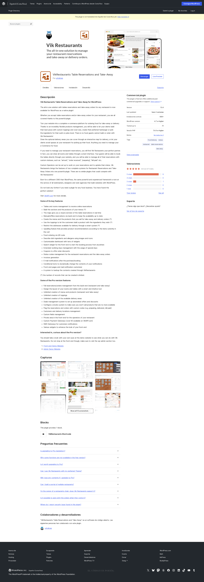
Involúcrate (126, 550)
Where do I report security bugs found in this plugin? (60, 505)
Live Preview (157, 76)
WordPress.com (165, 550)
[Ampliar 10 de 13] (118, 364)
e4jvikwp (59, 78)
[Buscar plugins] (31, 24)
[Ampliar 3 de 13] (63, 397)
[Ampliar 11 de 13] (118, 378)
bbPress (163, 557)
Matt (161, 554)
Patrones (49, 561)
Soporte (160, 88)
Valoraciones (59, 88)
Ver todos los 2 (159, 135)
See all (161, 193)
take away (159, 148)
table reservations (157, 144)
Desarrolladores (89, 557)
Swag (125, 561)
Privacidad (12, 561)
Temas (48, 554)
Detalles (46, 88)
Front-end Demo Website (54, 346)
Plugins (48, 557)
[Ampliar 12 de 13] (118, 396)
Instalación (73, 88)
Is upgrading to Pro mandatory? (52, 451)
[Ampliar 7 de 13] (90, 383)
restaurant (146, 144)
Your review (131, 193)
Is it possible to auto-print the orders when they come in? (63, 498)
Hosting (11, 557)
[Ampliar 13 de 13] (118, 412)
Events (124, 554)
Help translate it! (123, 17)
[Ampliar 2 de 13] (63, 381)
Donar (124, 557)
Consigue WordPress (192, 4)
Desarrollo (86, 88)
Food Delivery (152, 140)
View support (155, 101)
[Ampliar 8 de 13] (90, 408)
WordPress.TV (89, 561)
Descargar (144, 76)
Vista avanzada (133, 155)
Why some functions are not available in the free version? (62, 458)
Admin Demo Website (52, 349)
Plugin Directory (14, 11)
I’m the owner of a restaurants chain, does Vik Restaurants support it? (67, 491)
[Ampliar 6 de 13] (90, 364)
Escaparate (50, 550)
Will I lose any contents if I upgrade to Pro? (57, 478)
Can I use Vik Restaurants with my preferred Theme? (61, 471)
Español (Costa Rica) (36, 570)
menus (161, 140)
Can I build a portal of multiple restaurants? (57, 484)
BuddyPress (164, 561)
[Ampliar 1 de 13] (63, 364)
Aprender (87, 550)
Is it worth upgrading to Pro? (51, 464)
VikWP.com (48, 196)
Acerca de (12, 550)
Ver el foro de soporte (135, 211)
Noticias (11, 554)
